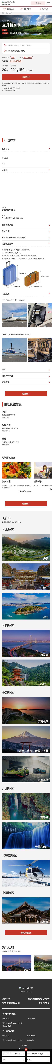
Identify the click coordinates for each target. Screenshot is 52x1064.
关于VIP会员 (44, 1003)
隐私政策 (30, 1040)
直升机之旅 (10, 9)
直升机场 (6, 999)
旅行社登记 (31, 1036)
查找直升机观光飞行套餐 (39, 999)
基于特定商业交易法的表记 (12, 1040)
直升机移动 (27, 9)
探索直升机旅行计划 (11, 1003)
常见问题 (5, 1019)
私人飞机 (45, 9)
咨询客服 (31, 1019)
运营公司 (5, 1036)
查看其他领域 (26, 933)
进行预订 (26, 77)
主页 (3, 13)
